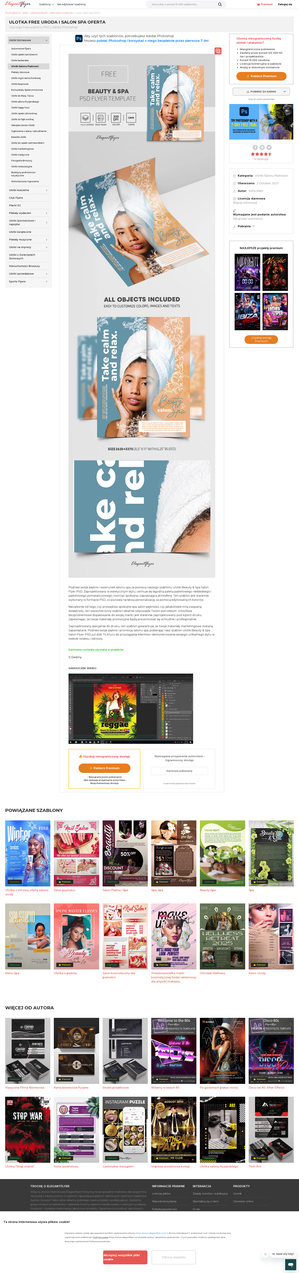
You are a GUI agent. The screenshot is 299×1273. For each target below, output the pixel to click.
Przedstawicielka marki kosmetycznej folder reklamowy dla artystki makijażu (173, 977)
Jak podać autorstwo (248, 218)
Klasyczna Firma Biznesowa (24, 1087)
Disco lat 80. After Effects (266, 1087)
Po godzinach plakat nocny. (219, 1087)
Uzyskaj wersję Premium (261, 339)
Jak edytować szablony (71, 4)
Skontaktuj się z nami (205, 1201)
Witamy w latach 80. (165, 1087)
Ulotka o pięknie (65, 973)
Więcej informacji (245, 202)
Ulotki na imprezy (20, 247)
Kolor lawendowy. (66, 1166)
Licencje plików (161, 1193)
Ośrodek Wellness (212, 973)
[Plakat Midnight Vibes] (247, 272)
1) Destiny (75, 657)
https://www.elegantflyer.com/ (151, 1233)
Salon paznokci (64, 890)
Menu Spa (12, 973)
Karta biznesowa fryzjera (71, 1087)
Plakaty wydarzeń (20, 213)
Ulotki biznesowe (20, 40)
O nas (196, 1209)
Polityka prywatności (164, 1209)
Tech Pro (255, 1166)
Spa (251, 890)
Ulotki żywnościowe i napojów (22, 222)
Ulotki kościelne (19, 190)
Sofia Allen (255, 191)
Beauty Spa (208, 890)
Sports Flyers (17, 281)
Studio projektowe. (116, 1087)
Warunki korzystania (164, 1201)
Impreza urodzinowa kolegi (170, 1166)
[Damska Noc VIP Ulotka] (275, 311)
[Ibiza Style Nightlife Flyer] (247, 311)
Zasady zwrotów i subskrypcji (210, 1193)
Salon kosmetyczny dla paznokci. (119, 975)
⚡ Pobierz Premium (104, 768)
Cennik (237, 1193)
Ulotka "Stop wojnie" (19, 1166)
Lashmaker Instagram (118, 1166)
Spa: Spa (157, 890)
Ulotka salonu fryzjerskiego (219, 1166)
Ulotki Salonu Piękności (271, 175)
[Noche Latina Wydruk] (275, 272)
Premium (267, 4)
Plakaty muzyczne (20, 239)
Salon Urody (257, 973)
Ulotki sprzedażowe (21, 273)
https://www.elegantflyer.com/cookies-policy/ (131, 1237)
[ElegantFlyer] (18, 4)
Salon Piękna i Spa (115, 890)
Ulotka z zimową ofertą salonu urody (26, 892)
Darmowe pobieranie (179, 770)
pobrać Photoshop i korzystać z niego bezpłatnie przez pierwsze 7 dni (153, 41)
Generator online (243, 1201)
